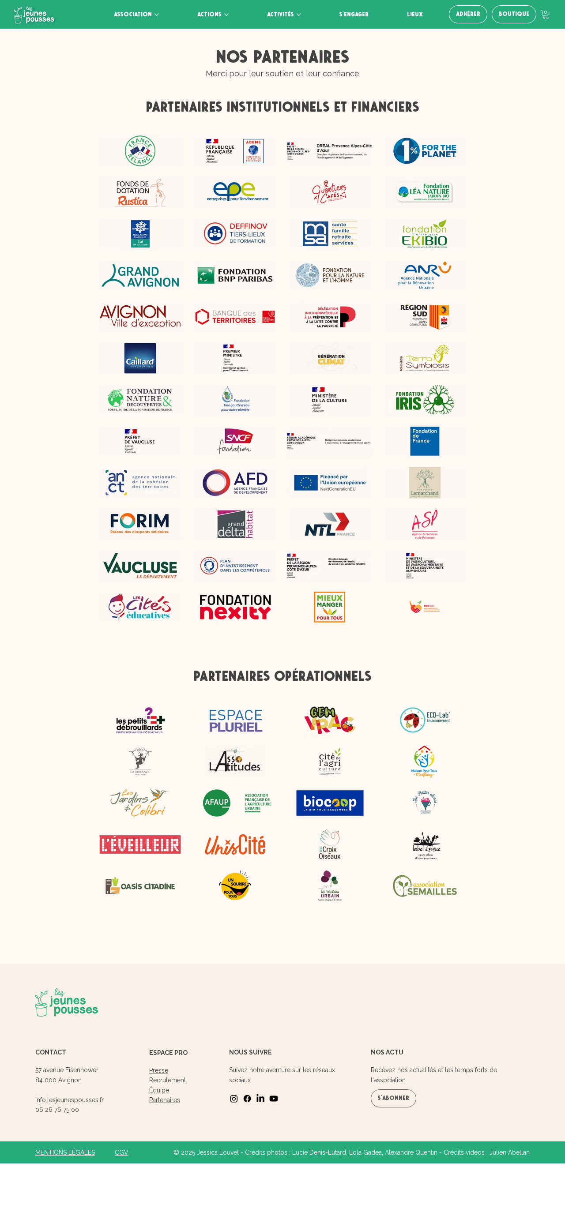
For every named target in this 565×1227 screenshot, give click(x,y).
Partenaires (164, 1099)
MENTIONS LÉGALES (65, 1152)
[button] (546, 14)
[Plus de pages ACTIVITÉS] (299, 14)
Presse (158, 1070)
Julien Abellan (510, 1152)
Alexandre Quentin (411, 1152)
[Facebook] (247, 1098)
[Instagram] (234, 1098)
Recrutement (167, 1080)
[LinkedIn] (260, 1098)
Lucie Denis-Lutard (319, 1152)
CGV (121, 1152)
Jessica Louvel (218, 1152)
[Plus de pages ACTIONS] (226, 14)
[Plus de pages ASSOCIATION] (156, 14)
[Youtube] (274, 1098)
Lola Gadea (365, 1152)
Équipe (159, 1090)
